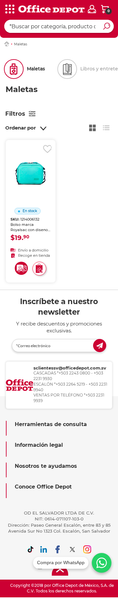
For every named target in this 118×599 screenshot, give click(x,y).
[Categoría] (10, 9)
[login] (92, 9)
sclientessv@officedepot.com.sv (69, 368)
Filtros (15, 113)
